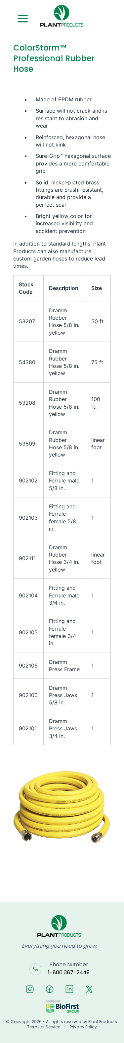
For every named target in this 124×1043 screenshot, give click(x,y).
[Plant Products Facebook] (49, 989)
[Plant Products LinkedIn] (69, 989)
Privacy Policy (83, 1027)
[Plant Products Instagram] (29, 989)
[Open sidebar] (23, 18)
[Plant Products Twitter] (89, 989)
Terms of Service (43, 1027)
